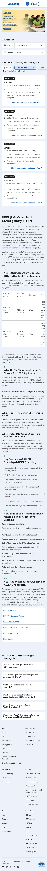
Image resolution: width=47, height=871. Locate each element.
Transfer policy (30, 736)
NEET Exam (29, 823)
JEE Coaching (7, 778)
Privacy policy (7, 745)
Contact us (29, 745)
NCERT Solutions (31, 835)
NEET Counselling (31, 847)
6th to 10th (6, 782)
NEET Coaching (7, 774)
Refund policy (30, 732)
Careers (5, 753)
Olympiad (28, 839)
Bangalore (5, 819)
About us (5, 732)
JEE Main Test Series (32, 804)
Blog (3, 736)
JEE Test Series (30, 800)
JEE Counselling (31, 843)
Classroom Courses (32, 774)
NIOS (27, 831)
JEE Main (28, 815)
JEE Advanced (30, 819)
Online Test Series (31, 786)
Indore (4, 823)
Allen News (6, 740)
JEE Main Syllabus (31, 851)
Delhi (4, 827)
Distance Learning (31, 782)
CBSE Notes (29, 827)
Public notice (6, 749)
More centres (7, 831)
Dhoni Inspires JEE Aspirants (12, 763)
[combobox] (25, 68)
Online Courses (31, 778)
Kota (3, 815)
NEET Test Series (31, 796)
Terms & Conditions (32, 740)
